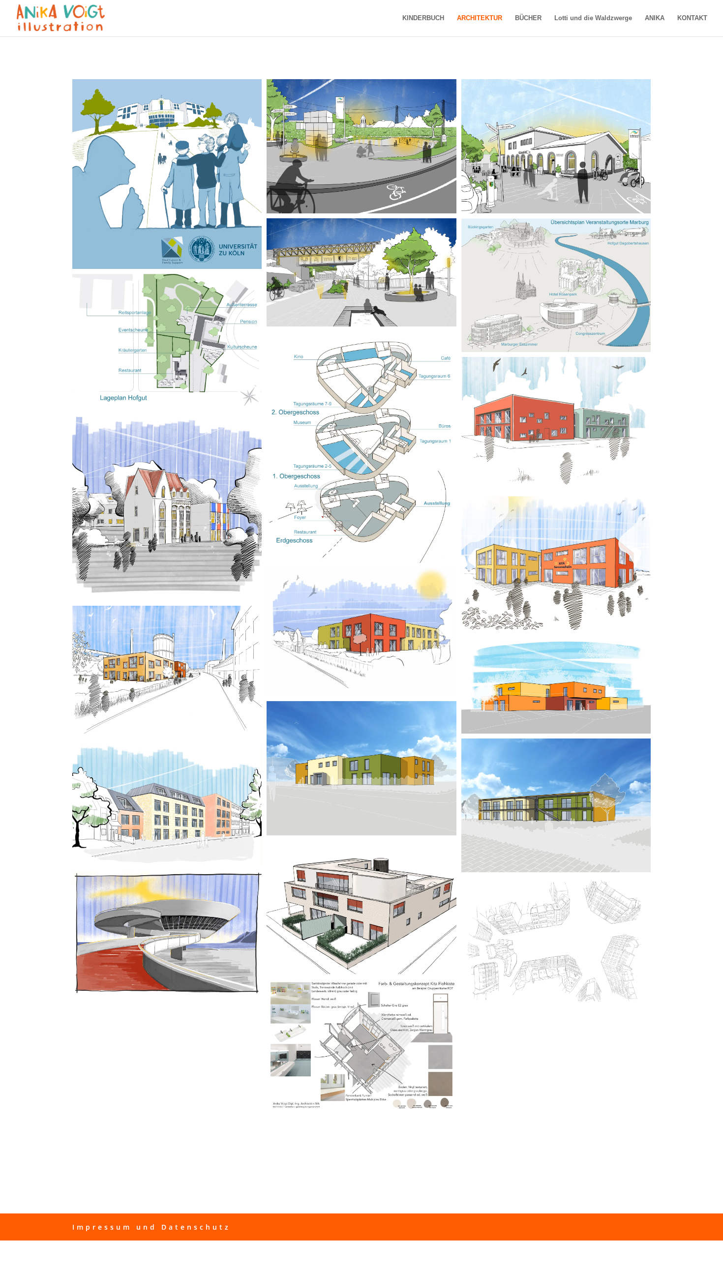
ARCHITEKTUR (479, 18)
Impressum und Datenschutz (151, 1227)
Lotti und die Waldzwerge (593, 18)
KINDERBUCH (423, 18)
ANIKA (654, 18)
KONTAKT (692, 18)
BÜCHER (528, 18)
